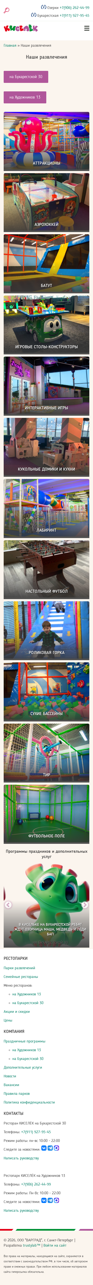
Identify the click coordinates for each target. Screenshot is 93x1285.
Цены (8, 1020)
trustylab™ (31, 1245)
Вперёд (84, 905)
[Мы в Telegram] (50, 1149)
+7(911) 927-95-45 (74, 16)
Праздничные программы (24, 1041)
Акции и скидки (17, 1012)
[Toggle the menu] (86, 28)
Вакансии (11, 1085)
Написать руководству (21, 1158)
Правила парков (17, 1094)
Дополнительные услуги (23, 1068)
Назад (8, 905)
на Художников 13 (25, 97)
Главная (10, 46)
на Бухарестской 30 (26, 77)
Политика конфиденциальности (29, 1102)
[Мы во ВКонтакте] (43, 1149)
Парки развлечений (19, 968)
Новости (10, 1076)
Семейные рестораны (21, 977)
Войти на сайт (54, 1245)
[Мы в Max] (56, 1149)
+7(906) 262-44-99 (74, 8)
